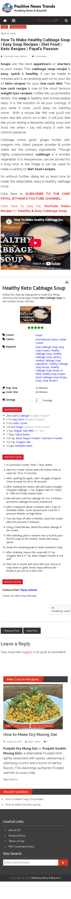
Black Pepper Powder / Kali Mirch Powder (39, 438)
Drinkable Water (24, 445)
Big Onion (18, 419)
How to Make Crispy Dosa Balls (24, 799)
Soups (39, 335)
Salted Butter (22, 434)
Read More (9, 779)
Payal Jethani (34, 741)
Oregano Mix (23, 442)
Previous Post (11, 630)
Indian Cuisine (21, 726)
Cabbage (24, 415)
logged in (28, 652)
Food (4, 27)
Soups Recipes (18, 27)
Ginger (19, 427)
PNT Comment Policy (21, 846)
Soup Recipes (50, 380)
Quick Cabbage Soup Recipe (51, 377)
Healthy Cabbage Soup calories (49, 355)
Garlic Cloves (20, 423)
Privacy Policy (17, 835)
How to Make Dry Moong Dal (30, 734)
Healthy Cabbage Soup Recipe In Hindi (49, 370)
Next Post (32, 630)
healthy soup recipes (53, 373)
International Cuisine (47, 339)
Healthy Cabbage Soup (47, 352)
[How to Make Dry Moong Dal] (33, 706)
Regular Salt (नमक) (24, 430)
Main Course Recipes (42, 726)
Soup (38, 380)
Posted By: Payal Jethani (15, 56)
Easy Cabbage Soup (47, 347)
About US (14, 830)
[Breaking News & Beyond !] (5, 20)
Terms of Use (16, 841)
